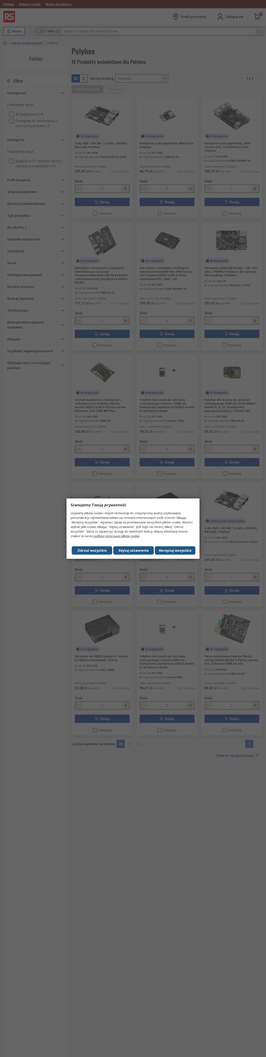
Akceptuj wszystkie (175, 550)
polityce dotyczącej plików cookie (116, 536)
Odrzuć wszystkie (92, 550)
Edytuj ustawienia (134, 550)
